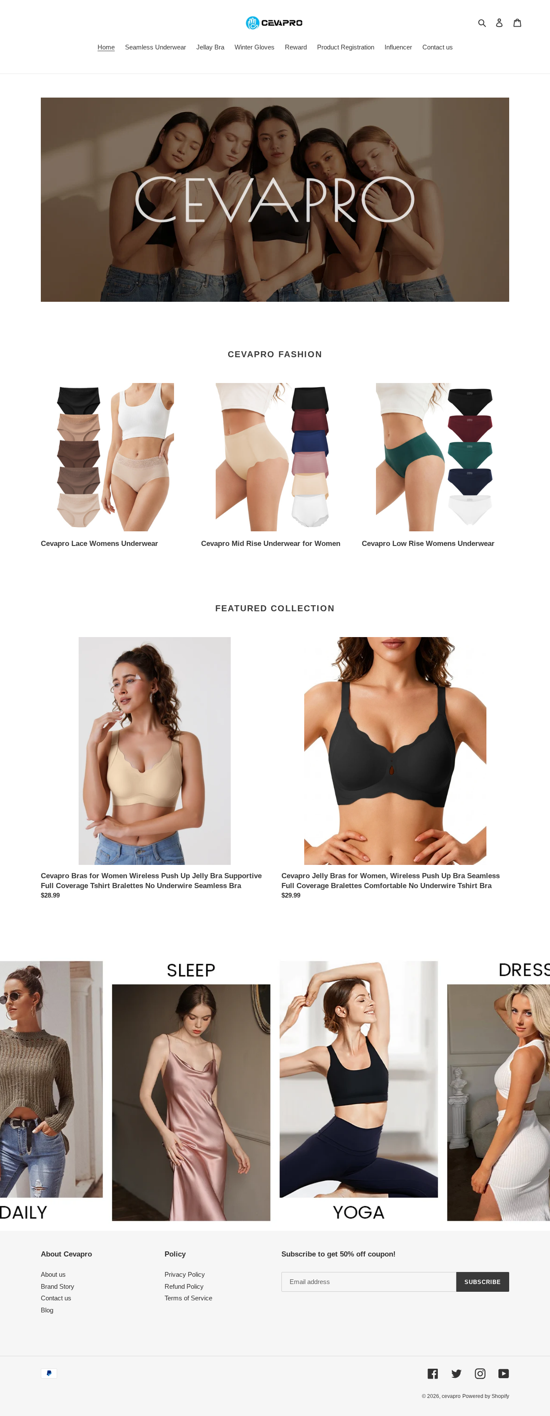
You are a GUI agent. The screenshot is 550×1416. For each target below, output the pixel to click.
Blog (47, 1310)
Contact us (56, 1298)
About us (53, 1274)
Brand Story (57, 1286)
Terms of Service (188, 1298)
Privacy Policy (185, 1274)
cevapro (451, 1396)
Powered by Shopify (485, 1396)
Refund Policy (184, 1286)
